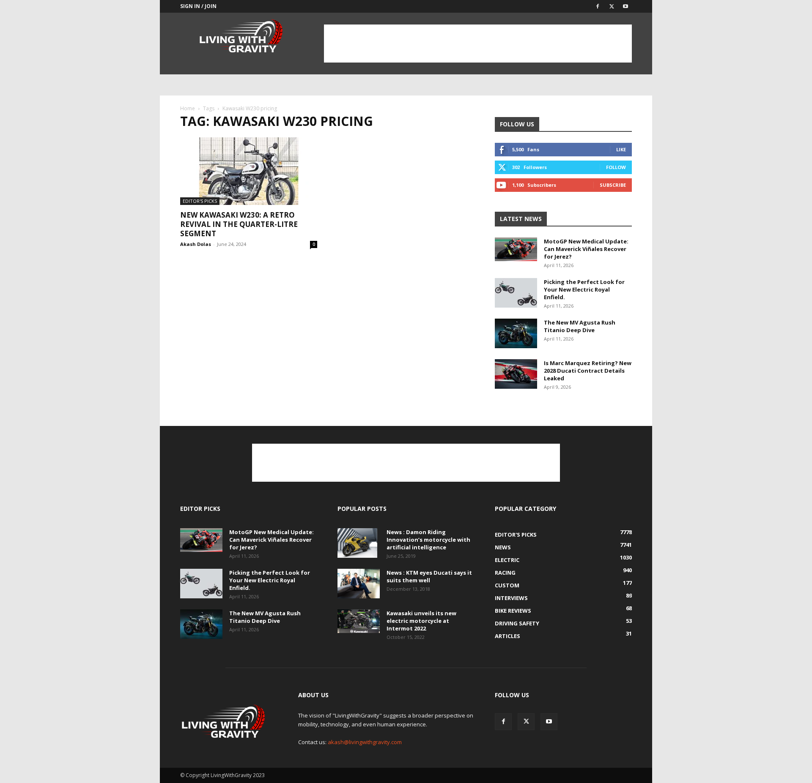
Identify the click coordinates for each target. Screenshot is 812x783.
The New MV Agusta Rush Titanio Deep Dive (579, 326)
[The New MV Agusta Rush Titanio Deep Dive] (516, 333)
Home (187, 108)
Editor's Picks (200, 201)
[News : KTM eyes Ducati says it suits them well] (358, 583)
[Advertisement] (478, 44)
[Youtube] (625, 6)
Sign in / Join (198, 6)
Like (621, 149)
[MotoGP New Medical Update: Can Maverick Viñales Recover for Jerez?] (516, 249)
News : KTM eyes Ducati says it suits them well (429, 576)
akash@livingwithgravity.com (365, 742)
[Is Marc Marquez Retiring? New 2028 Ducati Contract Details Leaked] (516, 374)
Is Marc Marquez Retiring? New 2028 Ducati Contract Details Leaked (587, 370)
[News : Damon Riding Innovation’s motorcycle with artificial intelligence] (357, 543)
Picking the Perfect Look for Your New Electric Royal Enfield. (584, 289)
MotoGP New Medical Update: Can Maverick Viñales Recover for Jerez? (586, 248)
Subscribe (613, 185)
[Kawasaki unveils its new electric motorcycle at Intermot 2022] (358, 621)
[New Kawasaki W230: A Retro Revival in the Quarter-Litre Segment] (248, 171)
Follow (616, 167)
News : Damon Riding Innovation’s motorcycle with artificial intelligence (428, 539)
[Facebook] (597, 6)
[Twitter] (611, 6)
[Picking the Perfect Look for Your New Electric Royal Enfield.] (516, 293)
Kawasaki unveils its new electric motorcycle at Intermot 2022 (421, 620)
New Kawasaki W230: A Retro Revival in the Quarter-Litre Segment (239, 224)
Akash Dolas (195, 244)
